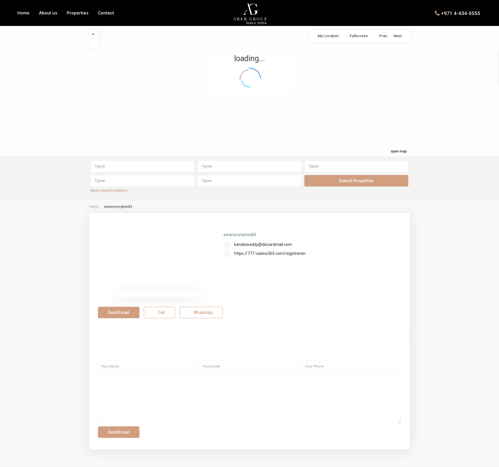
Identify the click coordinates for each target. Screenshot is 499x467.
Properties (77, 13)
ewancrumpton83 (251, 226)
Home (23, 13)
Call (161, 312)
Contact (106, 13)
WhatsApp (203, 312)
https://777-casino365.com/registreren (270, 253)
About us (48, 13)
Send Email (118, 312)
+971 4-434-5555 (460, 13)
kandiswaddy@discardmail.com (263, 244)
